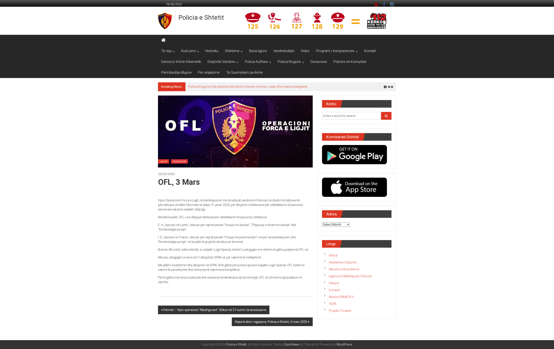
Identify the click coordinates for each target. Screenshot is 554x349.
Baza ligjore (258, 51)
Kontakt (370, 51)
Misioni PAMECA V (341, 297)
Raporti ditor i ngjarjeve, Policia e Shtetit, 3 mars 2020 (271, 322)
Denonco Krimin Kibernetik (181, 62)
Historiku (211, 51)
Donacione (319, 62)
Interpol (334, 283)
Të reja (166, 51)
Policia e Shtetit (201, 17)
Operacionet (179, 161)
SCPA (333, 304)
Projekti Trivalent (340, 310)
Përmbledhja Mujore (176, 72)
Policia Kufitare (256, 62)
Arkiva (333, 255)
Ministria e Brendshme (344, 269)
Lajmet (163, 161)
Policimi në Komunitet (349, 62)
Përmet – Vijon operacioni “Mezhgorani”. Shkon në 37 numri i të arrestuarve (214, 310)
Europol (334, 290)
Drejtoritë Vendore (221, 62)
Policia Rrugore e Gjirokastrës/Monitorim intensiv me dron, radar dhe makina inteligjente (247, 86)
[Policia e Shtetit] (163, 40)
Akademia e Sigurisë (342, 262)
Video (305, 51)
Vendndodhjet (283, 51)
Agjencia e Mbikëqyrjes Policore (350, 276)
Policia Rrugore (289, 62)
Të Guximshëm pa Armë (244, 72)
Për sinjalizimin (209, 72)
